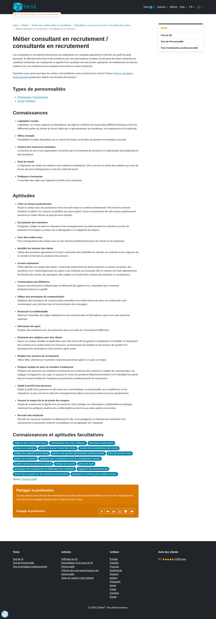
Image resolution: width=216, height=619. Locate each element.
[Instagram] (120, 511)
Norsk (113, 585)
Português (115, 581)
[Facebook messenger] (126, 511)
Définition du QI (69, 559)
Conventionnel (40, 97)
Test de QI (166, 35)
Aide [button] (182, 7)
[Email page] (132, 511)
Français (114, 566)
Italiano (113, 578)
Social (20, 101)
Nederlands (116, 570)
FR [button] (191, 7)
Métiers (174, 7)
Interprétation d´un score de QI (77, 563)
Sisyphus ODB (29, 479)
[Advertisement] (180, 74)
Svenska (114, 593)
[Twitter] (108, 511)
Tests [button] (147, 7)
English (114, 559)
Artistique (31, 101)
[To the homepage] (24, 7)
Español (114, 563)
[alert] (4, 614)
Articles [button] (161, 7)
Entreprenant (24, 97)
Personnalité (67, 566)
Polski (113, 589)
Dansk (113, 597)
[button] (199, 7)
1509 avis (180, 559)
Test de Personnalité (172, 41)
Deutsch (114, 574)
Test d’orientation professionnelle (179, 48)
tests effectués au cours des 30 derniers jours (38, 14)
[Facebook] (102, 511)
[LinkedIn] (114, 511)
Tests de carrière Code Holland (77, 578)
